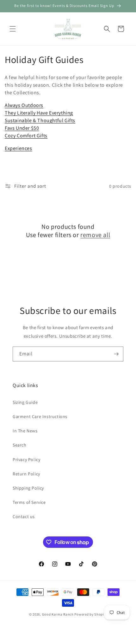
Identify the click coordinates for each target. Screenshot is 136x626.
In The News (25, 431)
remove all (95, 235)
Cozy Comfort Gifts (26, 135)
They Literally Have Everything (39, 113)
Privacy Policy (26, 459)
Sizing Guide (25, 402)
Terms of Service (29, 502)
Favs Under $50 (22, 128)
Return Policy (26, 474)
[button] (13, 29)
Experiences (18, 148)
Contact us (24, 516)
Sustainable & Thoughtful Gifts (40, 120)
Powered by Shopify (90, 614)
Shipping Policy (28, 488)
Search (20, 445)
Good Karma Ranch (58, 614)
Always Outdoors (24, 105)
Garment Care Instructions (40, 416)
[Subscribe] (116, 354)
